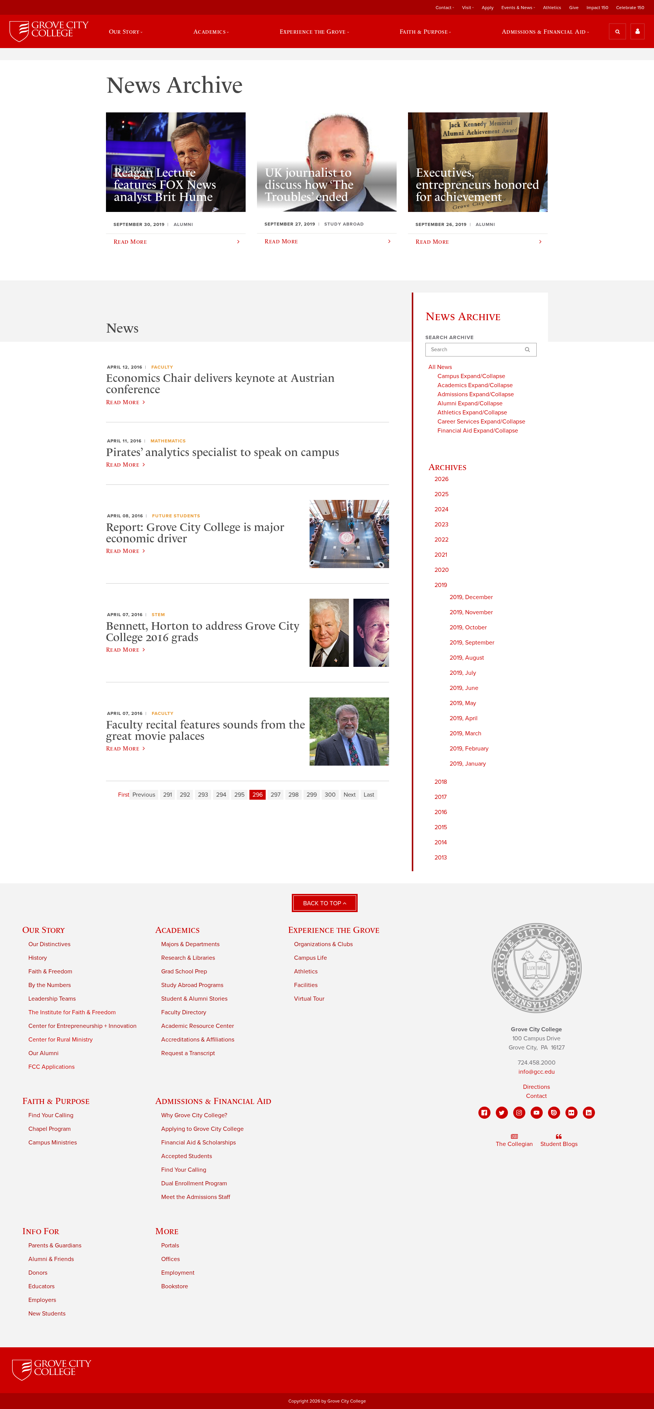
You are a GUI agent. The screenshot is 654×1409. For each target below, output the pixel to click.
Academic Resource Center (197, 1026)
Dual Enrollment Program (194, 1183)
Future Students (176, 515)
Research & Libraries (188, 958)
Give (574, 7)
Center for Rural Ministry (60, 1039)
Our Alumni (43, 1053)
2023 (441, 524)
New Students (46, 1313)
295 (239, 795)
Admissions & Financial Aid (213, 1101)
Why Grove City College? (194, 1115)
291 (167, 795)
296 (257, 795)
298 (293, 795)
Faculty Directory (183, 1012)
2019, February (469, 748)
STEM (158, 614)
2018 (440, 782)
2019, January (468, 764)
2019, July (463, 673)
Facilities (306, 985)
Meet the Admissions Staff (195, 1197)
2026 (441, 479)
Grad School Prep (184, 971)
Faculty (162, 367)
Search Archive (449, 338)
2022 (441, 539)
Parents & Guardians (54, 1245)
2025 (441, 494)
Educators (41, 1286)
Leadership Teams (52, 999)
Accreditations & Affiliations (197, 1039)
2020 (441, 570)
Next (350, 795)
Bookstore (174, 1286)
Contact (536, 1096)
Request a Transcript (188, 1053)
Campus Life (310, 958)
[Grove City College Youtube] (537, 1113)
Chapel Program (49, 1129)
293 (203, 795)
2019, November (471, 612)
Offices (170, 1259)
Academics (177, 930)
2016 (440, 812)
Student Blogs (559, 1144)
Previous (143, 795)
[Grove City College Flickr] (571, 1113)
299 (312, 795)
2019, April (464, 718)
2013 (440, 857)
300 (330, 795)
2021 (440, 555)
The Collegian (514, 1144)
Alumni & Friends (51, 1259)
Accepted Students (186, 1156)
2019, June (464, 688)
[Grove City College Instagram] (519, 1113)
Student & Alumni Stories (194, 999)
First (123, 795)
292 (185, 795)
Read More (122, 402)
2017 (440, 797)
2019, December (471, 597)
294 (221, 795)
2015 (440, 827)
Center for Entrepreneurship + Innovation (82, 1026)
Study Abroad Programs (192, 985)
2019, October (468, 627)
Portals (170, 1245)
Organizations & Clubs (323, 944)
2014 (440, 842)
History (37, 958)
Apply (488, 7)
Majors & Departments (190, 944)
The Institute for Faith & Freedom (72, 1012)
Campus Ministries (52, 1142)
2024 (441, 509)
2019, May (463, 703)
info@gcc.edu (537, 1072)
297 (275, 795)
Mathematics (168, 441)
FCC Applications (51, 1067)
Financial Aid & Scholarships (198, 1142)
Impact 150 (597, 7)
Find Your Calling (50, 1115)
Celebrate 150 (630, 7)
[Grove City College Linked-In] (589, 1113)
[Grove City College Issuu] (554, 1113)
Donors (37, 1273)
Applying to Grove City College (202, 1129)
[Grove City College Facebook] (484, 1113)
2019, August (467, 658)
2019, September (472, 642)
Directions (536, 1087)
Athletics (552, 7)
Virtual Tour (309, 999)
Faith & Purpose (56, 1101)
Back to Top (323, 903)
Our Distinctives (49, 944)
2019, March (465, 733)
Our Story (43, 930)
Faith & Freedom (50, 971)
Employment (178, 1273)
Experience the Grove (334, 930)
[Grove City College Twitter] (502, 1113)
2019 (440, 585)
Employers (42, 1300)
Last (369, 795)
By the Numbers (49, 985)
